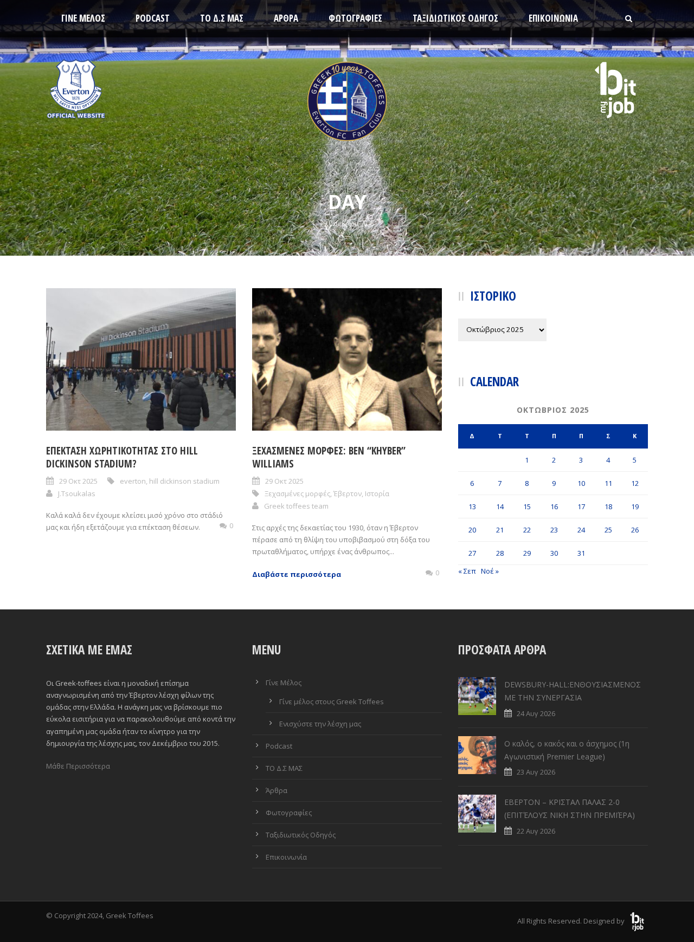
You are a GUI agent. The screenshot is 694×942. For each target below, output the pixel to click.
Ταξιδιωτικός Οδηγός (455, 18)
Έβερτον (347, 493)
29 (527, 553)
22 (527, 530)
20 (472, 530)
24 (581, 530)
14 (500, 506)
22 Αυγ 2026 (536, 831)
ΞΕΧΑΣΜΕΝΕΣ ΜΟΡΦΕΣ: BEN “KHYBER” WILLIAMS (329, 457)
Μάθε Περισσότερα (78, 766)
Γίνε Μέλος (83, 18)
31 (581, 553)
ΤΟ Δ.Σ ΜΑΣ (221, 18)
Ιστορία (377, 493)
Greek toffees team (296, 506)
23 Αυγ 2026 (536, 772)
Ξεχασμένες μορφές (297, 493)
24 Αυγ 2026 (536, 713)
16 (554, 506)
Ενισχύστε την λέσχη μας (320, 724)
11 (608, 483)
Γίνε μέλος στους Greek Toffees (331, 701)
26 (635, 530)
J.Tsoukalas (76, 493)
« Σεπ (467, 571)
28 (500, 553)
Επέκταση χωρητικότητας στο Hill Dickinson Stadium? (122, 457)
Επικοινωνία (553, 18)
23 (554, 530)
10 (581, 483)
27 (472, 553)
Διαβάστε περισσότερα (296, 574)
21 (500, 530)
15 (527, 506)
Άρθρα (286, 18)
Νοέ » (490, 571)
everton (133, 481)
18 (608, 506)
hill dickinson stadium (184, 481)
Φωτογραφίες (355, 18)
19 (635, 506)
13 (472, 506)
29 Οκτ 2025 (78, 481)
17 (581, 506)
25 (608, 530)
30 (554, 553)
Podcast (153, 18)
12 (635, 483)
